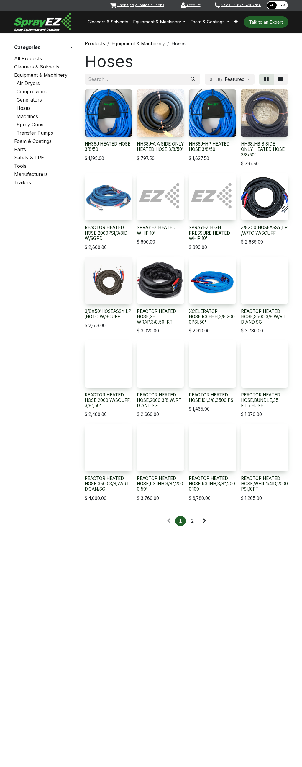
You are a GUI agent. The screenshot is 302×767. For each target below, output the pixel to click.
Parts (20, 149)
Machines (27, 116)
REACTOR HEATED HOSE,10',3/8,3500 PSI (211, 397)
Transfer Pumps (35, 133)
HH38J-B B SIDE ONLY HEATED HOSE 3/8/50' (263, 149)
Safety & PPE (29, 158)
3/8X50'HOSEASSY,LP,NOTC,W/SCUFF (108, 314)
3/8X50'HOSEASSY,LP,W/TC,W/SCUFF (264, 230)
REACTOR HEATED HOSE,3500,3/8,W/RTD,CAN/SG (107, 484)
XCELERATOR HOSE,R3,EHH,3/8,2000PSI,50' (212, 317)
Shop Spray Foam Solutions (140, 5)
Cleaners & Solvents (36, 67)
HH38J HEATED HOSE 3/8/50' (107, 146)
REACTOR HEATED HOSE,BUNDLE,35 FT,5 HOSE (260, 400)
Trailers (22, 182)
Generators (29, 100)
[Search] (193, 79)
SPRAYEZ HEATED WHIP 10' (156, 230)
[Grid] (266, 79)
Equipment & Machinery (41, 75)
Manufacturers (31, 174)
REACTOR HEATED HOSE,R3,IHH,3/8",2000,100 (212, 484)
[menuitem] (108, 22)
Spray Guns (30, 125)
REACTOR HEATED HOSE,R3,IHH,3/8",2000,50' (160, 484)
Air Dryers (28, 83)
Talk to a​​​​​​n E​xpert (266, 22)
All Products (28, 58)
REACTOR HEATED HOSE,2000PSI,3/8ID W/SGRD (106, 233)
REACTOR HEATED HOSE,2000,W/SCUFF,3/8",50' (108, 400)
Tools (20, 166)
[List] (280, 79)
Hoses (24, 108)
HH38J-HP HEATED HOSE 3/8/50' (209, 146)
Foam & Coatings (33, 141)
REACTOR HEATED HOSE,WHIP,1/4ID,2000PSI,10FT (264, 484)
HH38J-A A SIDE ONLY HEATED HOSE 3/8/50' (160, 146)
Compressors (32, 91)
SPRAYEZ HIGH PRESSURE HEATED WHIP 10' (209, 233)
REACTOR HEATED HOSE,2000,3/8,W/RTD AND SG (159, 400)
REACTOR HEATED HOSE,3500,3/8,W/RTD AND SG (263, 317)
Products (95, 43)
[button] (230, 79)
